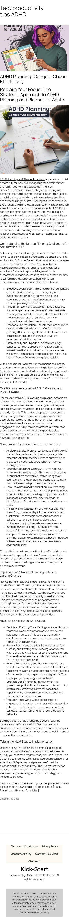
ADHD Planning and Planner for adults (30, 788)
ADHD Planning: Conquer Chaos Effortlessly (33, 79)
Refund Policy (42, 912)
